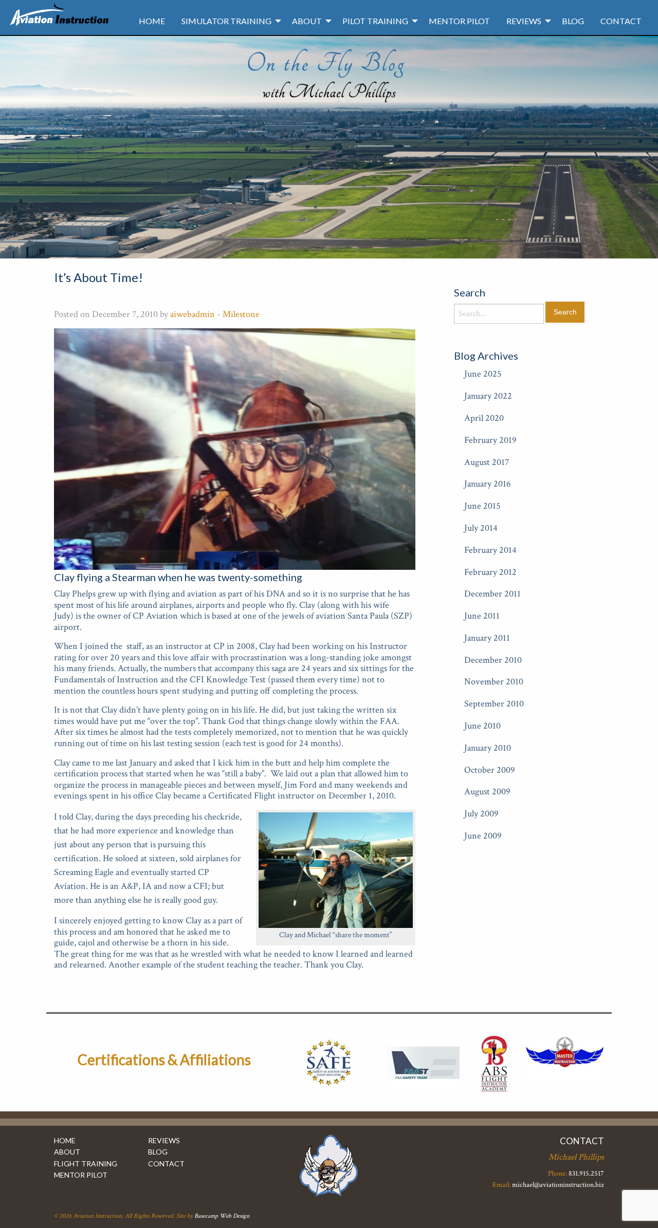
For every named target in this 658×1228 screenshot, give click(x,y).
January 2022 (488, 396)
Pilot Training (375, 21)
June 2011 (482, 616)
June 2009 (483, 836)
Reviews (523, 21)
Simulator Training (226, 21)
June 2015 (482, 506)
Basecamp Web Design (221, 1216)
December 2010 (493, 660)
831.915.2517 (586, 1173)
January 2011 (487, 638)
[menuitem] (152, 21)
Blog (573, 21)
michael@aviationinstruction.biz (558, 1184)
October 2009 (489, 770)
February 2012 (490, 572)
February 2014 (490, 550)
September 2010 (494, 704)
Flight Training (85, 1163)
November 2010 (493, 681)
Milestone (241, 314)
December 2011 (492, 594)
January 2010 (487, 748)
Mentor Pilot (459, 21)
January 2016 (487, 484)
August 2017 (486, 462)
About (307, 21)
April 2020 (484, 418)
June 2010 (482, 726)
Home (152, 21)
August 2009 (487, 791)
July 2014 (481, 528)
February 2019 (490, 440)
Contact (621, 21)
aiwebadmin (192, 314)
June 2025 (483, 374)
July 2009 (481, 814)
